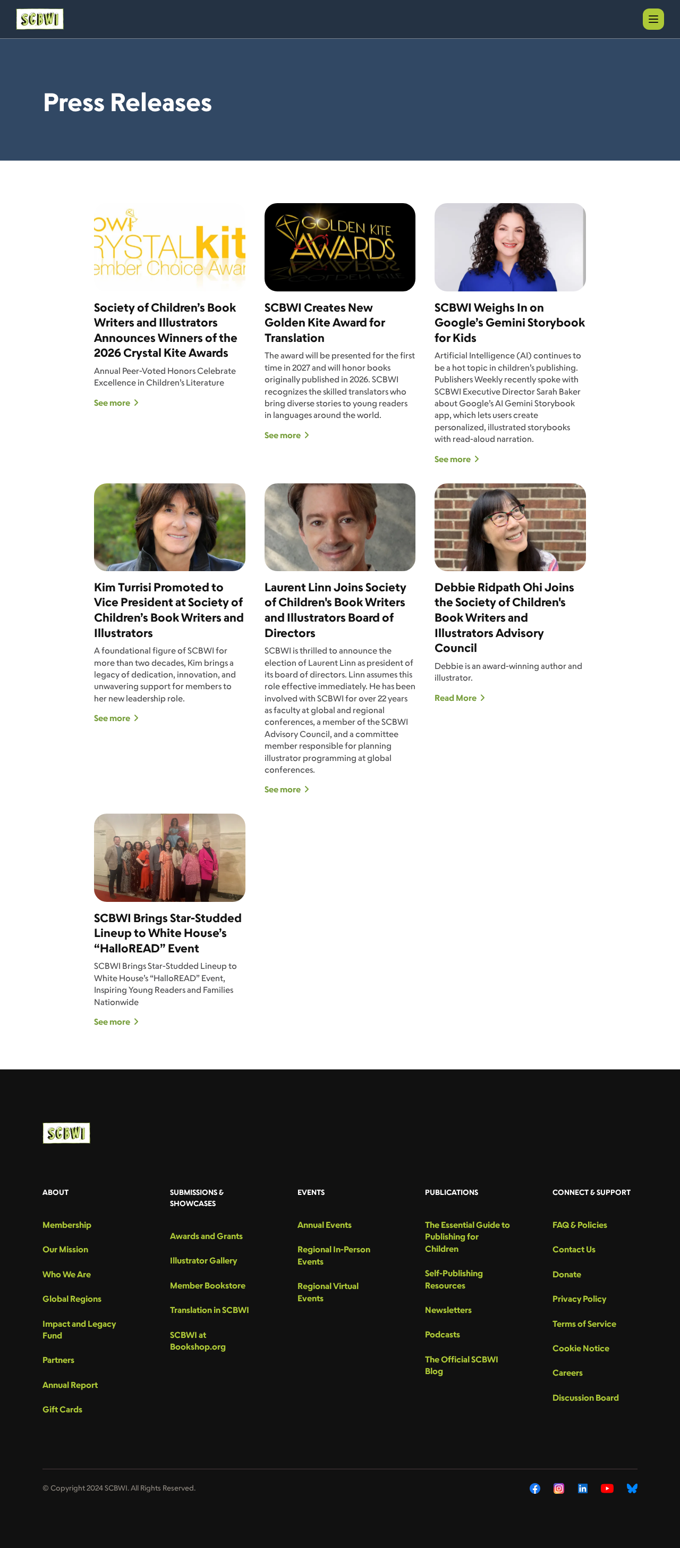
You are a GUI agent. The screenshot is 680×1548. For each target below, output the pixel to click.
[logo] (40, 19)
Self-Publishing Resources (454, 1279)
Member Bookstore (207, 1285)
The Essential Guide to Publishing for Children (467, 1236)
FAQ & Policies (579, 1224)
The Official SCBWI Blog (461, 1365)
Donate (566, 1274)
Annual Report (70, 1384)
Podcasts (442, 1334)
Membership (66, 1224)
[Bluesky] (632, 1488)
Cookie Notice (580, 1348)
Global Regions (71, 1298)
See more (112, 402)
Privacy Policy (579, 1298)
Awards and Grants (206, 1236)
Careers (567, 1372)
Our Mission (65, 1249)
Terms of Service (584, 1323)
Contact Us (574, 1249)
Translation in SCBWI (209, 1309)
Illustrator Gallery (203, 1260)
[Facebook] (535, 1488)
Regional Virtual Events (328, 1292)
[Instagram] (559, 1488)
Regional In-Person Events (334, 1255)
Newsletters (448, 1309)
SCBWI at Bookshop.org (198, 1340)
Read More (456, 697)
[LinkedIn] (583, 1488)
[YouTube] (607, 1488)
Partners (58, 1359)
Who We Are (66, 1274)
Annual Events (325, 1224)
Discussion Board (585, 1397)
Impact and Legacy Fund (79, 1329)
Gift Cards (62, 1409)
